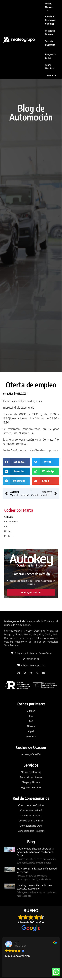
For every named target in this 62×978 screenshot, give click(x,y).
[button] (16, 462)
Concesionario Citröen (31, 805)
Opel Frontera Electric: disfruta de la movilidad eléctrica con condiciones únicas (35, 852)
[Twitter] (25, 673)
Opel (31, 731)
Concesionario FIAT (31, 810)
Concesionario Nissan (31, 820)
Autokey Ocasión (31, 754)
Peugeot (31, 736)
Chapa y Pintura (31, 782)
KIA (31, 716)
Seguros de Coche (31, 787)
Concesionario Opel (31, 825)
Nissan (31, 726)
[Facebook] (18, 673)
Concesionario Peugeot (31, 830)
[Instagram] (37, 673)
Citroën (31, 710)
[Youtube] (43, 673)
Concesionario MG (31, 815)
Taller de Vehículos (31, 777)
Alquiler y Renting (31, 772)
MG (31, 721)
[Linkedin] (31, 673)
